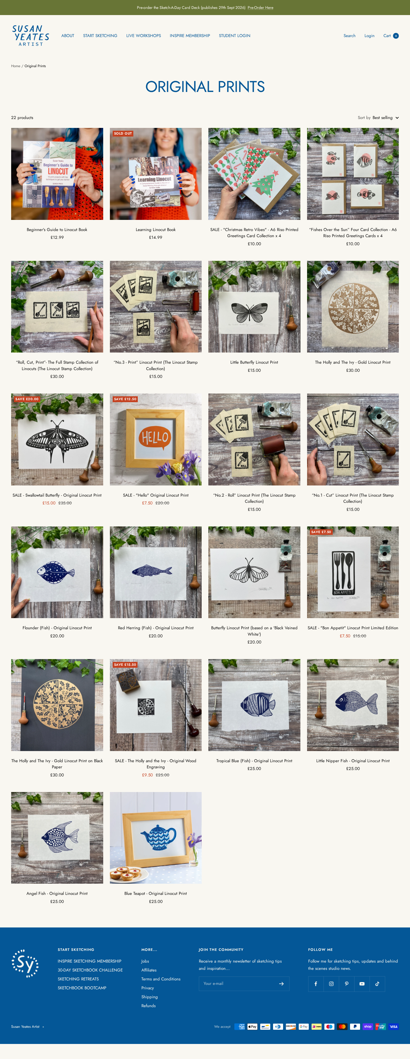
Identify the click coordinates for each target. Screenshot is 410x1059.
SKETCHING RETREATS (78, 979)
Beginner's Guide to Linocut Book (57, 230)
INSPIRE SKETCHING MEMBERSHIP (89, 961)
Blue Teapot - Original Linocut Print (155, 893)
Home (15, 66)
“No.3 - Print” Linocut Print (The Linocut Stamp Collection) (156, 365)
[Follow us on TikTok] (377, 984)
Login (370, 36)
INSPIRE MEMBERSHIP (190, 36)
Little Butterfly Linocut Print (254, 362)
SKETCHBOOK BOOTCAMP (82, 988)
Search (350, 36)
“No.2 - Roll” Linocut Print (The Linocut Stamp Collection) (254, 498)
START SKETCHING (100, 36)
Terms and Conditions (160, 979)
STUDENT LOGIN (234, 36)
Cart (390, 36)
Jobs (145, 961)
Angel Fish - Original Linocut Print (57, 893)
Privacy (147, 988)
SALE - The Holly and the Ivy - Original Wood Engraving (155, 764)
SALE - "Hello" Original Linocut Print (156, 495)
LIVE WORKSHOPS (143, 36)
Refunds (148, 1006)
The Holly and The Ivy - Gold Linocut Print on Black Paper (57, 764)
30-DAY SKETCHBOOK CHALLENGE (90, 970)
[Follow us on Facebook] (316, 984)
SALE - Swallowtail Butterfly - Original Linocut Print (57, 495)
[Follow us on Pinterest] (346, 984)
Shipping (149, 997)
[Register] (281, 984)
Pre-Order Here (260, 7)
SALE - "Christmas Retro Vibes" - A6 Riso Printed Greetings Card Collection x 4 (254, 233)
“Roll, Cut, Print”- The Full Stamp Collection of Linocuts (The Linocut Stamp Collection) (57, 365)
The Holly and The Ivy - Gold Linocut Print (352, 362)
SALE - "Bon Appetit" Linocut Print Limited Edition (353, 628)
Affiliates (148, 970)
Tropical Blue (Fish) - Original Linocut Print (254, 761)
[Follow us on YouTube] (362, 984)
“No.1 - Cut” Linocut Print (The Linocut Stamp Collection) (353, 498)
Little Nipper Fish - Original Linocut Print (353, 761)
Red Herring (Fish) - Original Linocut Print (156, 628)
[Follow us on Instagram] (331, 984)
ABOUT (67, 36)
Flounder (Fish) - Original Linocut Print (57, 628)
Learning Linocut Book (156, 230)
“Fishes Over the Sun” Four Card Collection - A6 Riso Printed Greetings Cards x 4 (353, 233)
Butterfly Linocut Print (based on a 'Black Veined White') (254, 631)
